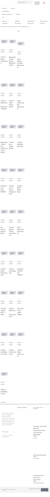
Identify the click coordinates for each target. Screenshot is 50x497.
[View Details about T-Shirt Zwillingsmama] (1, 379)
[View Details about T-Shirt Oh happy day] (9, 258)
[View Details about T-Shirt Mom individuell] (1, 46)
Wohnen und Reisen (7, 14)
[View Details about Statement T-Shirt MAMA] (1, 175)
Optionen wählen (4, 41)
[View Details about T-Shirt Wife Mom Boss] (17, 175)
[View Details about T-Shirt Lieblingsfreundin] (1, 339)
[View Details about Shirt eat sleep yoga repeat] (17, 298)
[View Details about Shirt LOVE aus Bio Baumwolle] (17, 90)
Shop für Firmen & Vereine (37, 3)
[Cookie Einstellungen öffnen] (2, 495)
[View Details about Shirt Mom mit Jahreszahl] (17, 216)
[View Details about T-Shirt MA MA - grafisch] (17, 131)
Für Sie (15, 26)
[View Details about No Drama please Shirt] (1, 216)
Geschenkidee (5, 11)
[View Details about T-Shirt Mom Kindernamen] (1, 258)
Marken (18, 14)
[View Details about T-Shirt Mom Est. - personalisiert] (9, 298)
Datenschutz (37, 488)
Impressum (31, 488)
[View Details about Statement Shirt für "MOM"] (17, 258)
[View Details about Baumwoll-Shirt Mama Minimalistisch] (9, 46)
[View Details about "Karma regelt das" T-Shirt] (1, 298)
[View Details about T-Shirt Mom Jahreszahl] (17, 339)
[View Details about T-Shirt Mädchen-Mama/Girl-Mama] (1, 90)
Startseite (3, 26)
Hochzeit (4, 8)
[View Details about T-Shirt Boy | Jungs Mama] (9, 131)
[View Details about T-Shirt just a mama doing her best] (9, 175)
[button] (24, 411)
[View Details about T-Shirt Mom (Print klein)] (9, 90)
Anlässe (13, 8)
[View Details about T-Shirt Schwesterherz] (9, 339)
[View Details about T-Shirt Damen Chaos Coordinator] (9, 216)
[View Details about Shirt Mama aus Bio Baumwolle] (17, 48)
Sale (3, 17)
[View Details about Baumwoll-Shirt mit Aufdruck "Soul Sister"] (1, 131)
